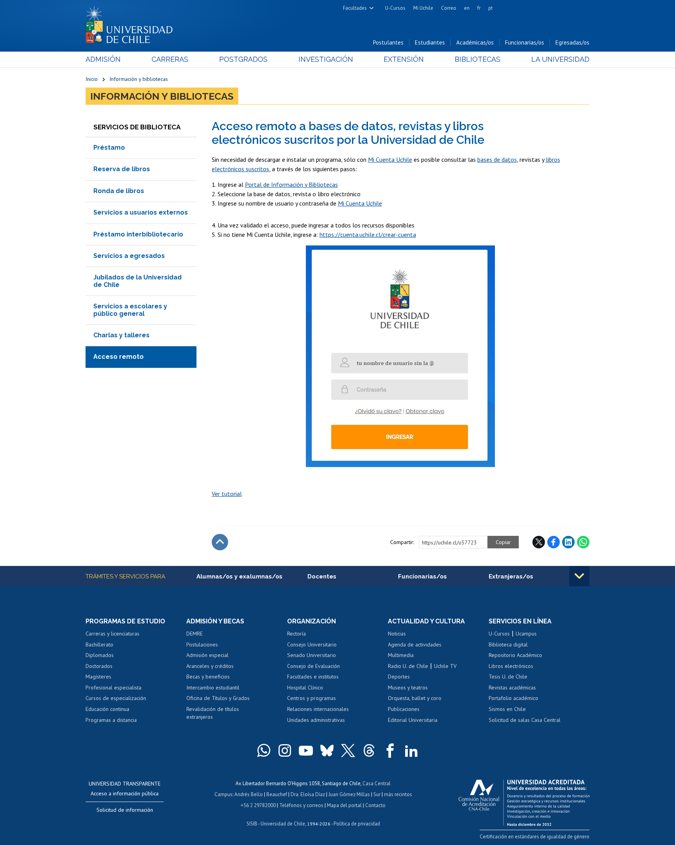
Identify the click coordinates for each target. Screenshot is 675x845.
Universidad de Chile (283, 823)
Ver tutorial (227, 494)
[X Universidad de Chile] (348, 750)
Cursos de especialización (116, 698)
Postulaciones (202, 644)
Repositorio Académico (515, 655)
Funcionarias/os (524, 42)
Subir (220, 542)
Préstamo (109, 147)
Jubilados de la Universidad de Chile (137, 281)
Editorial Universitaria (413, 719)
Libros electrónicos (511, 666)
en (467, 8)
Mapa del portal (344, 805)
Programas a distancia (111, 719)
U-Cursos (395, 8)
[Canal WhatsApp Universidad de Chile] (263, 750)
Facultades (355, 8)
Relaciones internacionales (318, 709)
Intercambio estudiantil (212, 687)
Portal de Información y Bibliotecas (291, 184)
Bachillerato (99, 644)
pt (490, 8)
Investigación (325, 59)
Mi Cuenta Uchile (390, 159)
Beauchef (276, 794)
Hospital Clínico (305, 687)
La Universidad (560, 59)
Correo (448, 8)
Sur (376, 794)
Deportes (399, 676)
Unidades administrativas (316, 719)
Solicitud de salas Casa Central (525, 719)
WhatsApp (583, 542)
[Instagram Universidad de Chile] (285, 750)
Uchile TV (445, 666)
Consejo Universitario (312, 644)
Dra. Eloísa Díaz (308, 794)
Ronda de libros (118, 191)
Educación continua (107, 709)
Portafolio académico (513, 698)
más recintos (398, 794)
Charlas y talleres (121, 335)
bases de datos (497, 159)
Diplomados (100, 655)
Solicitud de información (124, 809)
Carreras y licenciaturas (112, 633)
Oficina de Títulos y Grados (218, 698)
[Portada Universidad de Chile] (132, 23)
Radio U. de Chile (408, 666)
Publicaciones (404, 709)
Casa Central (376, 783)
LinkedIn (568, 542)
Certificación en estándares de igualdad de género (534, 836)
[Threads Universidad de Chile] (369, 750)
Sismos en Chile (507, 709)
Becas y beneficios (208, 676)
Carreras (170, 59)
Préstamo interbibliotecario (138, 234)
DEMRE (194, 633)
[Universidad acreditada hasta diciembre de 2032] (524, 801)
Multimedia (401, 655)
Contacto (375, 805)
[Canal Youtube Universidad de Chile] (306, 750)
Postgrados (243, 59)
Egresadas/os (572, 42)
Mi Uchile (423, 8)
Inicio (92, 79)
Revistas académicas (512, 687)
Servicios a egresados (129, 256)
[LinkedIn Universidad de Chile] (411, 750)
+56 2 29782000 (258, 805)
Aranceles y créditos (210, 666)
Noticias (397, 633)
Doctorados (99, 666)
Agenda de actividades (414, 644)
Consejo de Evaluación (313, 666)
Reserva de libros (121, 169)
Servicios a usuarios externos (140, 212)
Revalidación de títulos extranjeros (212, 712)
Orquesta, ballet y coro (414, 698)
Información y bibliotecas (138, 79)
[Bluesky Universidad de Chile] (327, 750)
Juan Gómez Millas (349, 794)
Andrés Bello (248, 794)
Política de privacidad (357, 823)
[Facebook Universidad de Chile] (390, 750)
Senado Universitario (311, 655)
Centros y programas (311, 698)
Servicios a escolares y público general (130, 310)
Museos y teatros (408, 687)
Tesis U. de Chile (508, 676)
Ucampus (526, 633)
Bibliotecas (477, 59)
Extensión (404, 59)
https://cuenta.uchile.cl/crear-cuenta (368, 234)
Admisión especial (207, 655)
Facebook (553, 542)
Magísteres (98, 676)
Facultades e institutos (313, 676)
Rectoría (296, 633)
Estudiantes (430, 42)
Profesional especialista (113, 687)
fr (478, 8)
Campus (223, 794)
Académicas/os (475, 42)
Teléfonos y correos (301, 805)
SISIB (251, 823)
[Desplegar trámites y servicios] (579, 576)
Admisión (103, 59)
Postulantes (388, 42)
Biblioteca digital (508, 644)
